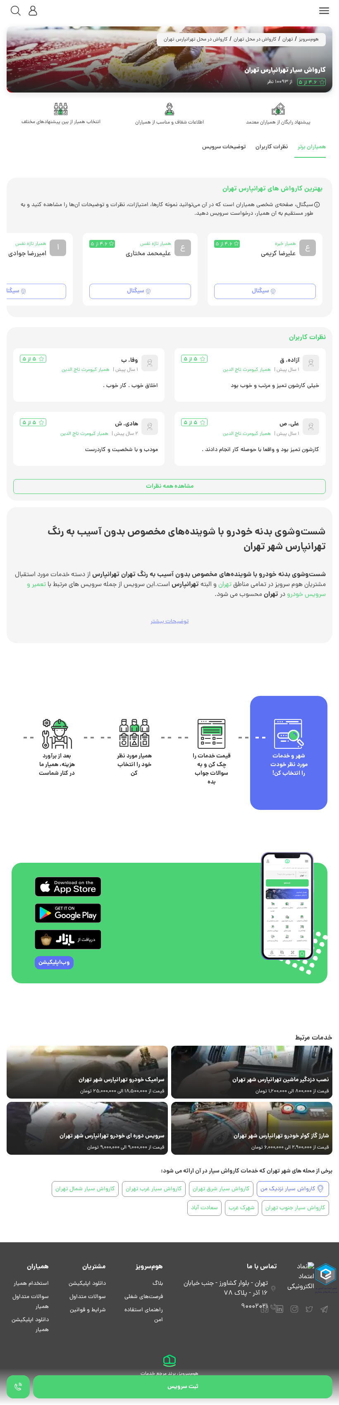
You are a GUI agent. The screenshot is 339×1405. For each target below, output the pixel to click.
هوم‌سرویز (309, 39)
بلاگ (158, 1283)
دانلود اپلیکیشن (87, 1283)
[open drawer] (324, 10)
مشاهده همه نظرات (169, 486)
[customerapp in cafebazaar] (68, 939)
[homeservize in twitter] (309, 1313)
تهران (287, 39)
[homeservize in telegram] (324, 1313)
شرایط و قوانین (88, 1310)
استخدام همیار (31, 1283)
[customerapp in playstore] (68, 913)
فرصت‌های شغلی (143, 1297)
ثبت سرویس (182, 1386)
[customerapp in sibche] (68, 887)
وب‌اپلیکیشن (54, 962)
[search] (15, 10)
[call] (18, 1386)
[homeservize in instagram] (294, 1313)
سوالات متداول (87, 1297)
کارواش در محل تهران (255, 39)
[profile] (33, 10)
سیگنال (260, 291)
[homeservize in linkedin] (279, 1313)
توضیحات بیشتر (169, 621)
